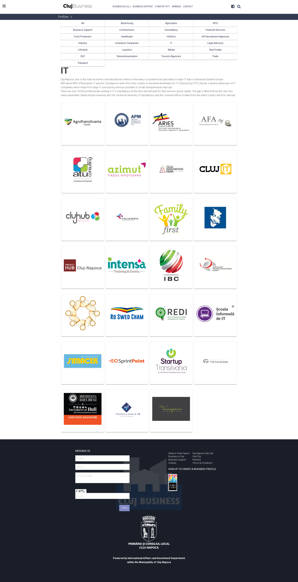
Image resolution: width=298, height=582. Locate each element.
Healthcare (127, 36)
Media (171, 49)
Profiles (63, 17)
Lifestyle (83, 49)
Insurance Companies (127, 43)
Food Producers (82, 36)
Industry (82, 43)
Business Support (143, 6)
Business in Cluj (122, 6)
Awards (176, 6)
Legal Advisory (215, 43)
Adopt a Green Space (178, 453)
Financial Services (215, 29)
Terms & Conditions (202, 463)
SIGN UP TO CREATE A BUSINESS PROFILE (192, 469)
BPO (215, 23)
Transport (83, 62)
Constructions (126, 29)
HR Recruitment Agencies (215, 36)
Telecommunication (126, 56)
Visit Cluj (196, 456)
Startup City (162, 6)
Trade (215, 56)
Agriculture (171, 23)
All (82, 23)
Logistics (127, 49)
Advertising (127, 23)
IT (171, 43)
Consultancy (171, 29)
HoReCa (171, 36)
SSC (82, 56)
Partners (196, 459)
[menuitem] (122, 6)
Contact (188, 6)
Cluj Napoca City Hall (202, 453)
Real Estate (215, 49)
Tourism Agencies (171, 56)
